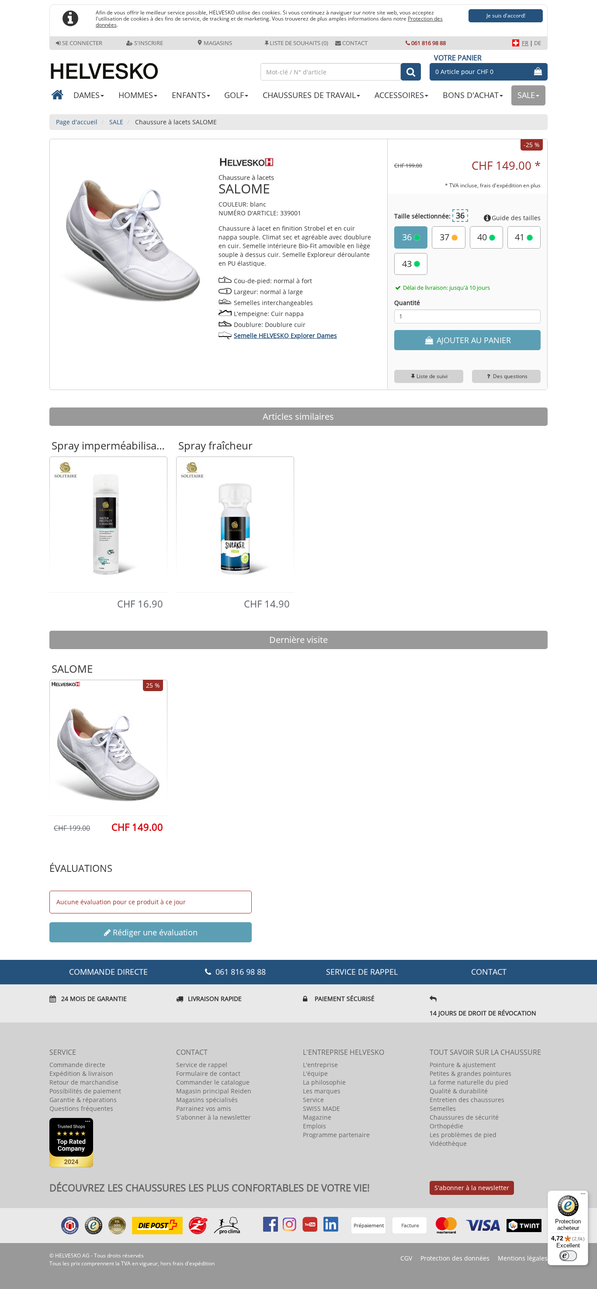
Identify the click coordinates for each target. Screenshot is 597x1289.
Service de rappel (362, 971)
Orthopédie (446, 1126)
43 (408, 264)
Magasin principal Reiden (213, 1091)
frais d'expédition (194, 1263)
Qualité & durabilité (459, 1091)
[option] (108, 524)
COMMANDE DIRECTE (108, 971)
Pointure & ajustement (463, 1065)
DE (537, 43)
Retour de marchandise (83, 1082)
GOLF (234, 95)
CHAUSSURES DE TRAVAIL (309, 95)
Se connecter (82, 43)
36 (408, 237)
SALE (526, 95)
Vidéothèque (448, 1143)
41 (521, 237)
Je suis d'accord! (505, 15)
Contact (355, 43)
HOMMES (135, 95)
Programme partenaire (336, 1135)
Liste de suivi (432, 376)
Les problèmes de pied (463, 1135)
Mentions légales (523, 1258)
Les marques (321, 1091)
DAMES (86, 95)
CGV (406, 1258)
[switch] (568, 1255)
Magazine (317, 1117)
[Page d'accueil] (150, 67)
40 (483, 237)
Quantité (407, 303)
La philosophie (324, 1082)
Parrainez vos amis (203, 1108)
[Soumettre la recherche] (411, 72)
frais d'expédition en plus (510, 185)
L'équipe (315, 1073)
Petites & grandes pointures (470, 1073)
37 (445, 237)
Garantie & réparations (83, 1100)
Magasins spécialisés (207, 1100)
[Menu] (583, 1196)
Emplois (314, 1126)
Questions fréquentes (81, 1108)
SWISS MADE (321, 1108)
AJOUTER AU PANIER (472, 340)
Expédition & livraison (81, 1073)
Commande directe (77, 1065)
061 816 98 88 (428, 43)
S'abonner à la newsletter (213, 1117)
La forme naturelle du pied (469, 1082)
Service (313, 1100)
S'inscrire (148, 43)
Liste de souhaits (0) (299, 43)
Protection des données (454, 1258)
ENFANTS (189, 95)
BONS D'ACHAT (471, 95)
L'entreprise (320, 1065)
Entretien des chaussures (467, 1100)
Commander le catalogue (213, 1082)
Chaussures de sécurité (464, 1117)
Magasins (217, 43)
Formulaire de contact (208, 1073)
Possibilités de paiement (85, 1091)
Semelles (443, 1108)
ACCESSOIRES (399, 95)
